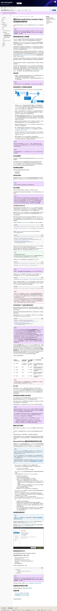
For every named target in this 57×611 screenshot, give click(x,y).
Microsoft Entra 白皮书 (22, 130)
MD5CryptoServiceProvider (34, 115)
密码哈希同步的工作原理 (49, 18)
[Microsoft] (1, 7)
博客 (45, 610)
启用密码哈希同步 (48, 21)
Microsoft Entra (21, 16)
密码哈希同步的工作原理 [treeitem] (7, 35)
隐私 (22, 610)
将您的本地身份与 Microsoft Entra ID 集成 (22, 594)
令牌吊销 (38, 202)
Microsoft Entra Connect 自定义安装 (27, 526)
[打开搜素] (55, 8)
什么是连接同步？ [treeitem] (4, 25)
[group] (28, 228)
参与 (48, 610)
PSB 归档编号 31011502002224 (15, 610)
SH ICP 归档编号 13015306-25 (5, 610)
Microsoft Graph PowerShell (25, 222)
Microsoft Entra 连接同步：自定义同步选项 (22, 593)
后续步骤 (47, 23)
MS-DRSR (37, 106)
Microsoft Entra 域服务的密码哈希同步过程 (50, 20)
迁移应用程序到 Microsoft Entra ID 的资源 (22, 595)
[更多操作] (43, 16)
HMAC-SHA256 (31, 128)
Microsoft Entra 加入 (33, 69)
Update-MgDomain (27, 271)
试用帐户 (54, 10)
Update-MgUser (20, 271)
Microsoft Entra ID (27, 16)
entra (17, 16)
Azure (14, 16)
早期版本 (42, 610)
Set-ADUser (24, 391)
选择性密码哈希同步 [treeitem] (7, 37)
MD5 (32, 110)
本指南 (18, 419)
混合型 (32, 16)
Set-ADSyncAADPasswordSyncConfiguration (25, 54)
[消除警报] (55, 2)
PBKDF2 (16, 128)
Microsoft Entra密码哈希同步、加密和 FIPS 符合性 (33, 583)
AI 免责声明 (38, 610)
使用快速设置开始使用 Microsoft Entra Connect (27, 522)
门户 (51, 10)
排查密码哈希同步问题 (28, 588)
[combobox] (6, 17)
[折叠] (11, 15)
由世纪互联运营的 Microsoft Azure (30, 610)
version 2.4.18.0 (18, 409)
